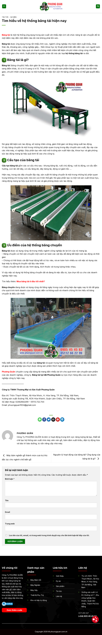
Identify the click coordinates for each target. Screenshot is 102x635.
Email (7, 512)
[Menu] (4, 6)
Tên (6, 500)
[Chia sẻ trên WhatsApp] (40, 419)
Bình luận (9, 479)
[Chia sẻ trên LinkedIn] (62, 419)
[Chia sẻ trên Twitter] (49, 419)
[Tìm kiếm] (98, 6)
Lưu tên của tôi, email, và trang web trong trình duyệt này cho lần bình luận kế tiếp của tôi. (49, 535)
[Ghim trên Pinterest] (58, 419)
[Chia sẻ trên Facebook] (44, 419)
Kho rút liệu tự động (38, 600)
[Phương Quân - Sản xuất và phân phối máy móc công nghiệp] (51, 6)
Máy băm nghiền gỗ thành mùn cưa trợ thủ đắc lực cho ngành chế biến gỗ (24, 457)
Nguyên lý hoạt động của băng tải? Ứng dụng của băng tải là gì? (76, 456)
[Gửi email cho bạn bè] (53, 419)
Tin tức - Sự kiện (9, 17)
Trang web (10, 524)
